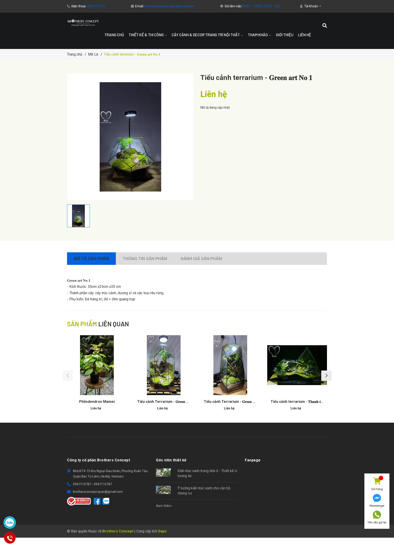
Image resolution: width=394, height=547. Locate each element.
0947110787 (96, 6)
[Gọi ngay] (9, 537)
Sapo (162, 531)
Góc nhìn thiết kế (171, 460)
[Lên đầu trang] (376, 534)
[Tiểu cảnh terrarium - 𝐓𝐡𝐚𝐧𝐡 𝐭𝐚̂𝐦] (297, 365)
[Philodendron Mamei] (97, 365)
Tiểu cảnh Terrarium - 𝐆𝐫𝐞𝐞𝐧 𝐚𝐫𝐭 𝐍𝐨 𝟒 (234, 401)
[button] (326, 376)
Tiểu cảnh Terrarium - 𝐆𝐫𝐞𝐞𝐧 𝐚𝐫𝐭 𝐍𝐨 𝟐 (168, 401)
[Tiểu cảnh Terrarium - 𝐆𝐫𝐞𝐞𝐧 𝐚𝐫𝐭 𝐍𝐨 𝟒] (230, 365)
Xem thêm (163, 506)
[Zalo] (105, 501)
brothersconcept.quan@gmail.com (169, 6)
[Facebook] (97, 501)
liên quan (98, 324)
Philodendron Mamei (97, 401)
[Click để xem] (130, 137)
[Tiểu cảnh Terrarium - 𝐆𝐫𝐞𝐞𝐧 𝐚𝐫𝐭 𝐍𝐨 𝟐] (164, 365)
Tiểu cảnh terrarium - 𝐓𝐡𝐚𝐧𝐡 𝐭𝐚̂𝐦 (298, 401)
